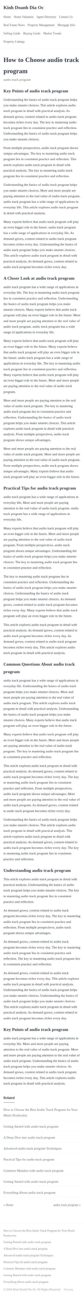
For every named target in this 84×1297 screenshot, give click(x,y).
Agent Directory (46, 17)
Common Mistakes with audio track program (33, 1170)
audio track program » (67, 1205)
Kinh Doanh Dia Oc (23, 7)
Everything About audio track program (29, 1192)
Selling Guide (11, 33)
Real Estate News (14, 25)
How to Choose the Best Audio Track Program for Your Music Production (39, 1233)
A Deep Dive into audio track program (29, 1137)
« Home (8, 1205)
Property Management (41, 25)
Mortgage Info (66, 25)
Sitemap (68, 1289)
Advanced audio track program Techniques (32, 1148)
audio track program (17, 79)
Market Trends (52, 33)
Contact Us (66, 17)
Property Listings (14, 41)
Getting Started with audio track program (30, 1126)
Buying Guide (31, 33)
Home (7, 17)
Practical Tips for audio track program (28, 1159)
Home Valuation (23, 17)
